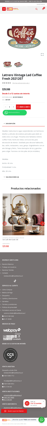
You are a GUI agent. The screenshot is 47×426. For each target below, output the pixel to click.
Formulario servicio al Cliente (11, 310)
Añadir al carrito (24, 107)
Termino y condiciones (9, 304)
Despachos (6, 295)
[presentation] (4, 223)
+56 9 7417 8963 (9, 397)
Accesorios (5, 238)
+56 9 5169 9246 (8, 316)
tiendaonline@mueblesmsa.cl (13, 276)
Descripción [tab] (10, 123)
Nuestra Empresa (7, 264)
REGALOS (22, 238)
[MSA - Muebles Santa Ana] (13, 8)
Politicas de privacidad (9, 307)
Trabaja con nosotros (9, 267)
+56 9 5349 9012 (9, 384)
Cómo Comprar (7, 289)
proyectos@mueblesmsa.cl (13, 395)
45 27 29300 (7, 319)
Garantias (5, 301)
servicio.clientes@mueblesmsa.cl (14, 313)
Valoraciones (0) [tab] (12, 177)
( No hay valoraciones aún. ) (21, 83)
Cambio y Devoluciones (9, 298)
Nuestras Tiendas (8, 270)
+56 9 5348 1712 (9, 376)
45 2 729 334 (8, 400)
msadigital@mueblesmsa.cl (13, 381)
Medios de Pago (7, 292)
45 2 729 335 (8, 387)
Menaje (17, 238)
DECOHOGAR (12, 238)
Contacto (5, 273)
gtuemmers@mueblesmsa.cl (13, 408)
